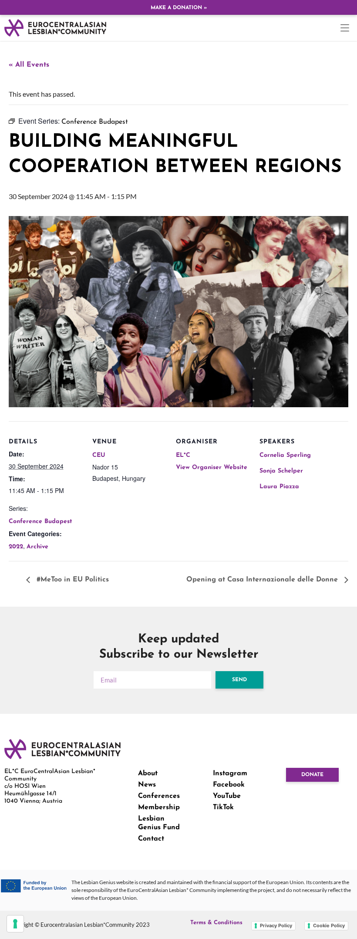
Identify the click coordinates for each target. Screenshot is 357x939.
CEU (98, 455)
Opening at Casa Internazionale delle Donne (263, 579)
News (147, 784)
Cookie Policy (329, 925)
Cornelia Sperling (285, 455)
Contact (151, 838)
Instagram (230, 773)
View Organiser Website (211, 467)
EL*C (183, 455)
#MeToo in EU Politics (71, 579)
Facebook (229, 784)
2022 (16, 547)
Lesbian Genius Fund (159, 823)
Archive (37, 547)
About (148, 773)
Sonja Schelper (281, 471)
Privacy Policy (276, 925)
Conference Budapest (40, 521)
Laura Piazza (279, 486)
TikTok (223, 807)
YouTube (227, 796)
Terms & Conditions (216, 922)
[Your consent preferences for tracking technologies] (15, 923)
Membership (159, 807)
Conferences (159, 796)
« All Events (29, 64)
